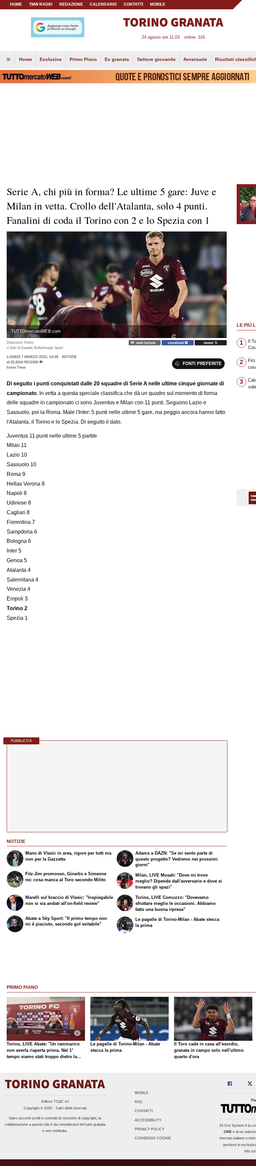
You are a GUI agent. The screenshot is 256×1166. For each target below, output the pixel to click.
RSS (138, 1102)
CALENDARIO (103, 4)
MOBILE (157, 4)
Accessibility (148, 1120)
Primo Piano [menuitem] (83, 59)
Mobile (141, 1093)
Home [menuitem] (25, 59)
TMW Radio (40, 4)
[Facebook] (230, 1084)
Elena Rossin (24, 362)
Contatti (144, 1111)
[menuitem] (8, 60)
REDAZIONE (71, 4)
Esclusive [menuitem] (51, 59)
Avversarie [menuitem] (195, 59)
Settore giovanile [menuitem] (156, 59)
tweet (209, 343)
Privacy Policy (149, 1129)
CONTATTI (133, 4)
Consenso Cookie (153, 1138)
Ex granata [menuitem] (117, 59)
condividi (176, 343)
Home (16, 4)
